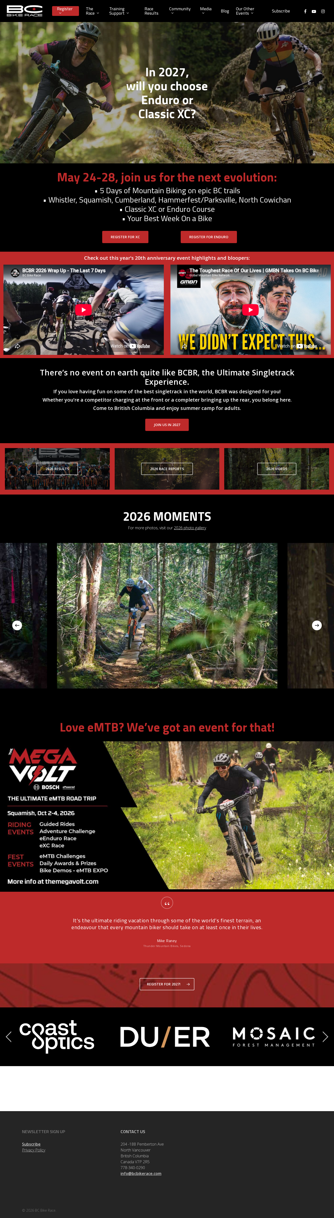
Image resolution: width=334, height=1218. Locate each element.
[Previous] (17, 625)
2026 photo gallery (190, 527)
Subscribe (31, 1144)
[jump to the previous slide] (8, 1037)
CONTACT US (133, 1131)
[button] (125, 237)
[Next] (317, 625)
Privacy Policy (33, 1150)
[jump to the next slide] (325, 1037)
